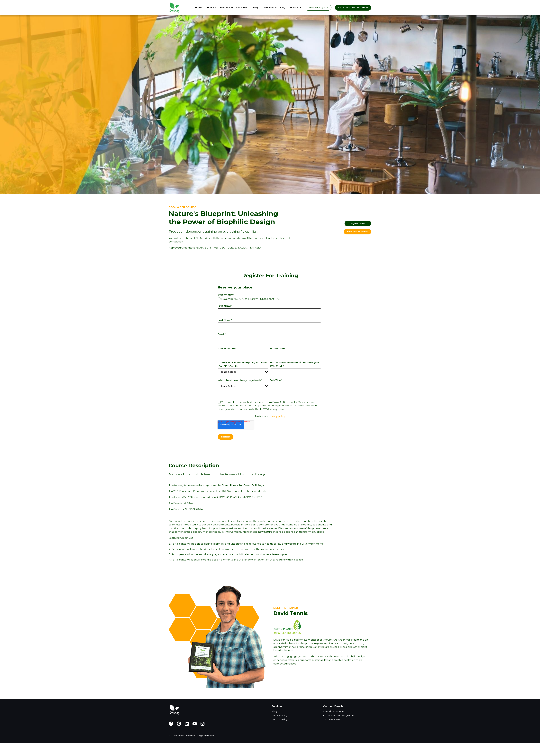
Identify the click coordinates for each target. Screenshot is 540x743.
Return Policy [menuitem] (279, 719)
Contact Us (295, 7)
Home (198, 7)
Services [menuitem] (277, 706)
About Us (211, 7)
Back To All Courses (357, 231)
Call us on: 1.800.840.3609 (353, 7)
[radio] (269, 299)
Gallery (254, 7)
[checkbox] (269, 299)
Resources (268, 7)
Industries (241, 7)
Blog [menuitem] (274, 711)
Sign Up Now (358, 223)
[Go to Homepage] (174, 8)
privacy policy (277, 416)
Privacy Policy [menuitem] (279, 715)
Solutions (225, 7)
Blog (282, 7)
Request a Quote (318, 7)
